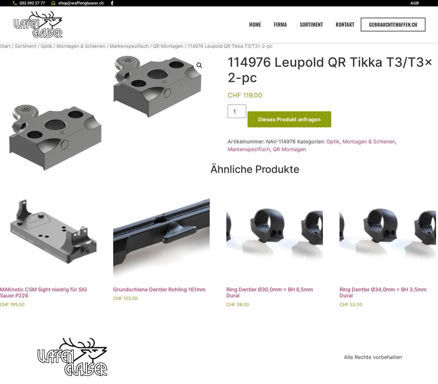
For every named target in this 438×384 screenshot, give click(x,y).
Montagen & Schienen (80, 46)
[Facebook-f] (112, 3)
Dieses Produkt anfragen (289, 119)
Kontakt (345, 24)
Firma (280, 24)
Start (5, 46)
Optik (46, 46)
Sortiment (311, 24)
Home (255, 24)
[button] (199, 65)
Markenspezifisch (129, 46)
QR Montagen (168, 46)
